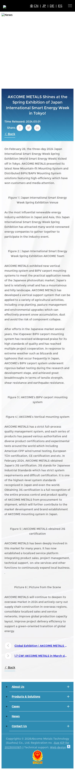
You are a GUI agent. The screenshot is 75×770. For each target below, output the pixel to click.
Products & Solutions (26, 696)
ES (60, 6)
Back (11, 134)
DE (52, 6)
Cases (16, 706)
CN (36, 6)
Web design (58, 747)
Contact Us (19, 726)
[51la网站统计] (68, 747)
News (16, 716)
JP (44, 6)
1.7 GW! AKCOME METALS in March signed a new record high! (41, 656)
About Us (18, 686)
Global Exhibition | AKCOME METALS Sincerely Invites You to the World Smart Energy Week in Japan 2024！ (41, 645)
